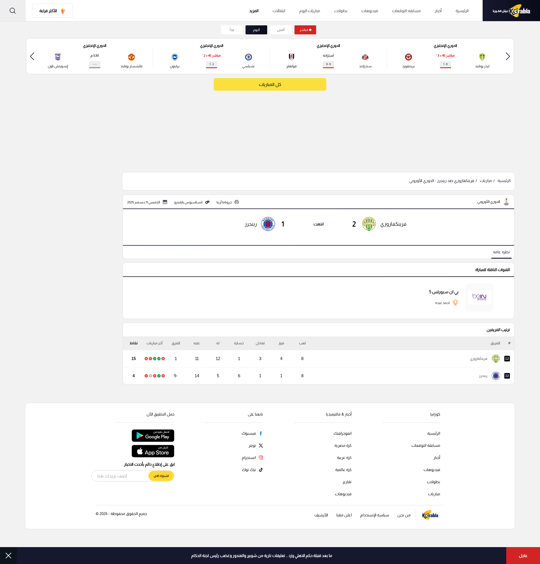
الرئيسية (462, 10)
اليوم (256, 30)
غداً (232, 30)
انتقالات (279, 10)
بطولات (340, 10)
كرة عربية (344, 457)
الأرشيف (321, 515)
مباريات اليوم (309, 10)
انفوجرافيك (343, 433)
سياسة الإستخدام (374, 515)
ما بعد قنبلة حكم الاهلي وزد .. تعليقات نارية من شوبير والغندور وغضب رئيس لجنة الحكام (261, 555)
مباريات (486, 180)
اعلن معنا (344, 515)
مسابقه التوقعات (406, 10)
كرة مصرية (343, 445)
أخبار (438, 10)
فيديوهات (369, 10)
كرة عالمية (343, 469)
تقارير (347, 481)
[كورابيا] (511, 10)
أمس (281, 30)
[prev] (508, 56)
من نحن (404, 515)
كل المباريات (270, 84)
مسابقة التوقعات (425, 445)
